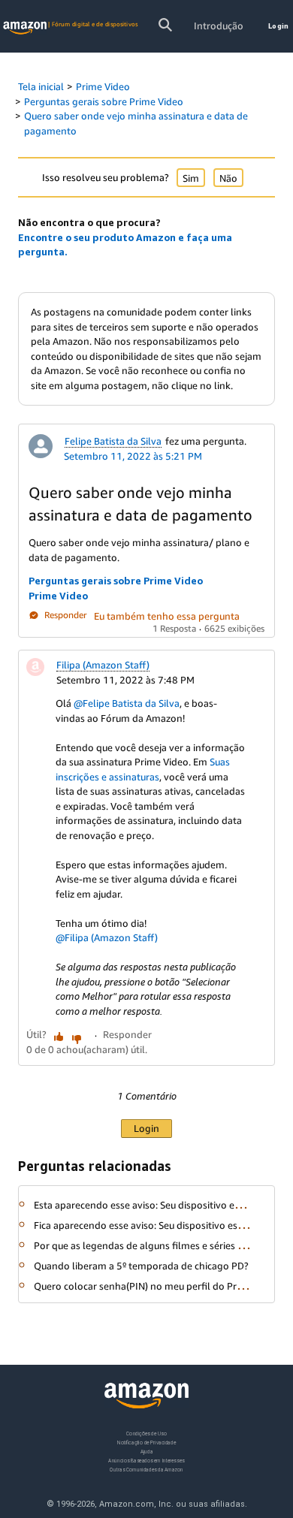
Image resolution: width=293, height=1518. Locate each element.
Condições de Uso (146, 1433)
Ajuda (146, 1450)
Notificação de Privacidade (146, 1441)
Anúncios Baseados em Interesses (146, 1459)
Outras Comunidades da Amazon (146, 1468)
